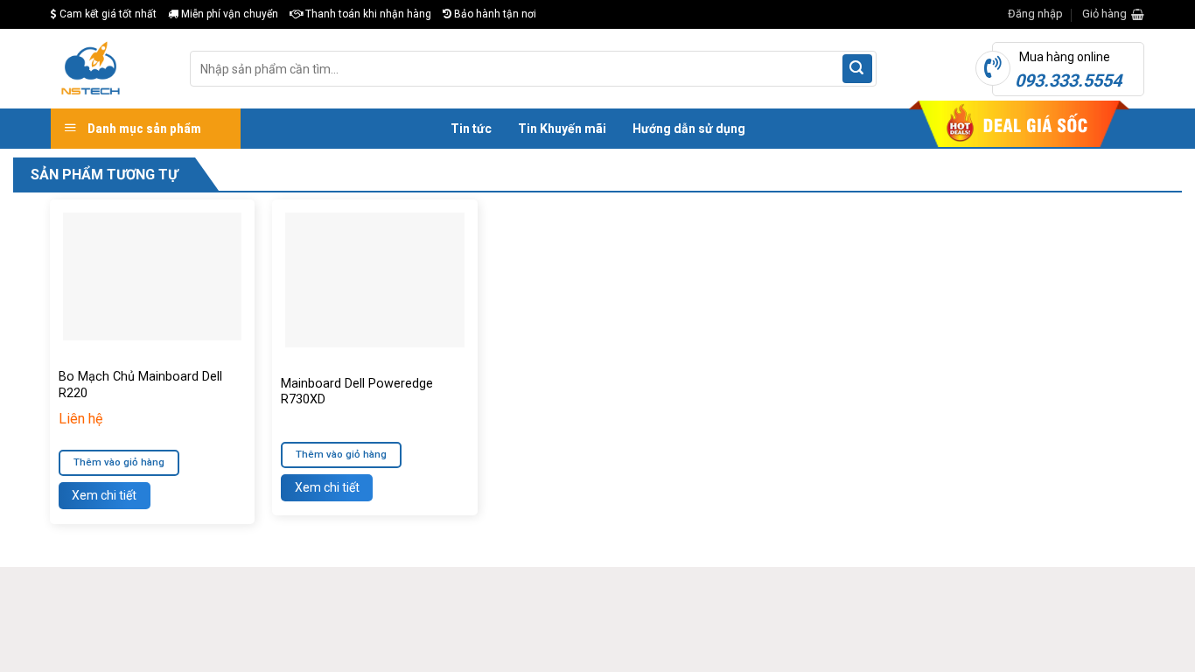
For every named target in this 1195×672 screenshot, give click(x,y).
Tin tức (471, 129)
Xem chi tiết (104, 495)
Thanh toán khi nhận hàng (367, 14)
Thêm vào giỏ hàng (118, 462)
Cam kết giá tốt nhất (107, 14)
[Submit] (857, 69)
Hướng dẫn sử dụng (688, 129)
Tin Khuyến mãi (562, 129)
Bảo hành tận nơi (493, 14)
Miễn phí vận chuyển (228, 14)
